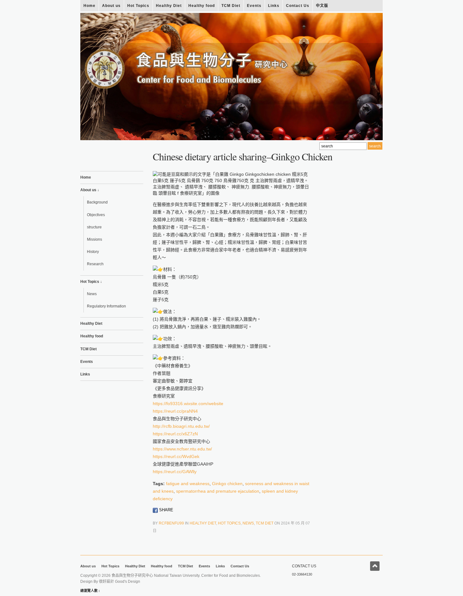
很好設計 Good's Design (119, 581)
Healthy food (201, 5)
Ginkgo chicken (227, 483)
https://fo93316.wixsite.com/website (188, 403)
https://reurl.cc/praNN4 (175, 411)
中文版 (322, 5)
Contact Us (297, 5)
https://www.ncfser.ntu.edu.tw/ (182, 448)
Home (89, 5)
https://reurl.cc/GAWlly (175, 471)
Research (95, 264)
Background (97, 202)
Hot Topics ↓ (91, 281)
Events (254, 5)
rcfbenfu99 (171, 523)
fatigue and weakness (187, 483)
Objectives (96, 215)
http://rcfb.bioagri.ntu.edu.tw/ (181, 426)
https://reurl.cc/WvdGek (176, 456)
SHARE (165, 509)
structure (94, 227)
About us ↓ (89, 190)
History (93, 251)
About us (111, 5)
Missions (94, 239)
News (92, 294)
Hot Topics (138, 5)
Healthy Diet (169, 5)
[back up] (375, 566)
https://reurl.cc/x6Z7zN (175, 433)
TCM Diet (230, 5)
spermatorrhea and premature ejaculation (217, 491)
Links (273, 5)
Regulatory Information (106, 306)
